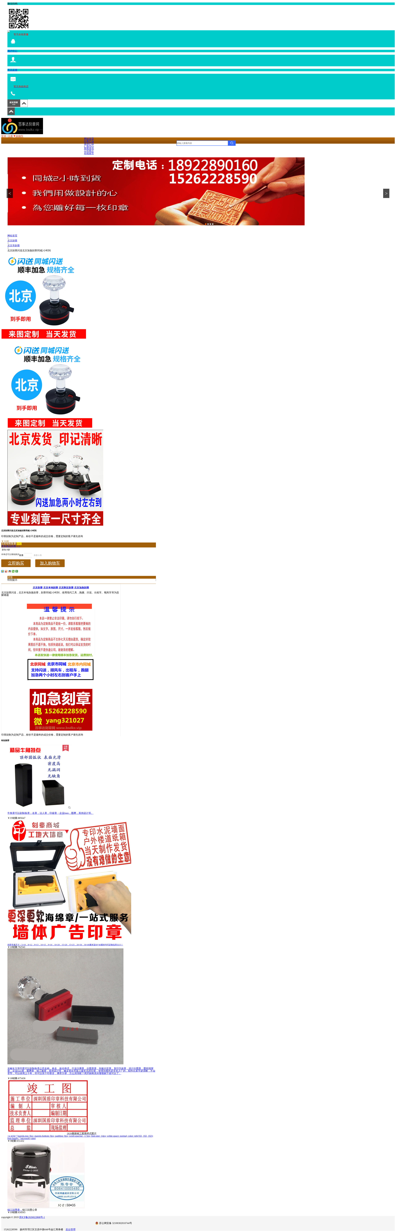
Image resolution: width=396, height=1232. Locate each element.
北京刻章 (12, 240)
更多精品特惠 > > (10, 546)
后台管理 (70, 1229)
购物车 (19, 136)
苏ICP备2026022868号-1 (32, 1217)
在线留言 (89, 153)
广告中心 (89, 146)
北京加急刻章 (81, 587)
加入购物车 (50, 563)
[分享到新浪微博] (6, 571)
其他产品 (89, 143)
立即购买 (16, 563)
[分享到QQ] (9, 571)
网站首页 (89, 138)
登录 (3, 136)
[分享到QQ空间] (2, 571)
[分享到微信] (13, 571)
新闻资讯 (89, 148)
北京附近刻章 (66, 587)
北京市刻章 (13, 245)
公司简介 (89, 151)
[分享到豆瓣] (16, 571)
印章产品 (89, 141)
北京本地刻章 (50, 587)
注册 (10, 136)
